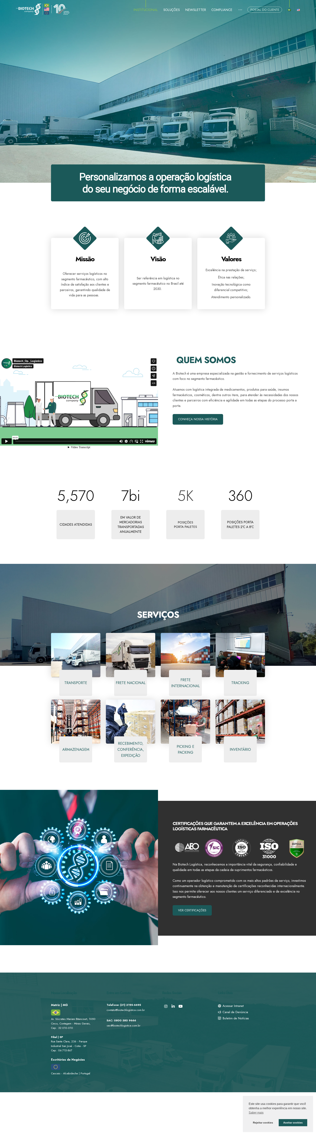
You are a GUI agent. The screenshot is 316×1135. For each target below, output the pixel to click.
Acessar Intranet (233, 1006)
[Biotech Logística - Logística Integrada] (43, 9)
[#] (166, 1006)
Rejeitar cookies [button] (263, 1122)
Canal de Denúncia (235, 1012)
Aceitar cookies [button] (293, 1122)
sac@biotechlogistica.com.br (123, 1026)
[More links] (240, 10)
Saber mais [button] (256, 1112)
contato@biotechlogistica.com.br (126, 1010)
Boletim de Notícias (236, 1018)
